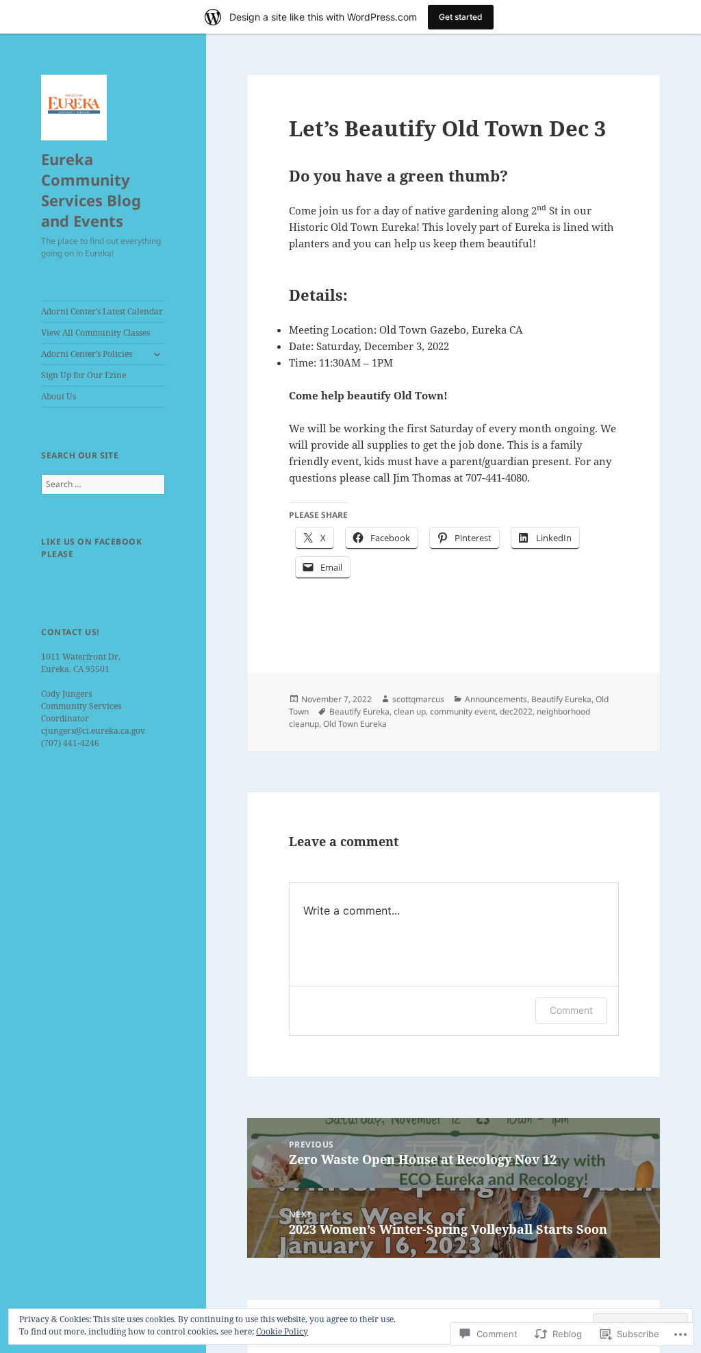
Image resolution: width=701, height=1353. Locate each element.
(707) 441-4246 (70, 743)
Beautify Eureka (561, 699)
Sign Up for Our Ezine (83, 375)
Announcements (496, 699)
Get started (461, 17)
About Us (58, 396)
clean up (410, 711)
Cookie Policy (282, 1331)
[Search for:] (103, 484)
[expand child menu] (157, 354)
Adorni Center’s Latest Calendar (102, 311)
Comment (571, 1010)
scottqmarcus (418, 699)
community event (463, 711)
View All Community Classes (95, 332)
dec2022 (516, 711)
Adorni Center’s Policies (86, 354)
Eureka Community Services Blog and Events (91, 190)
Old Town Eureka (355, 724)
